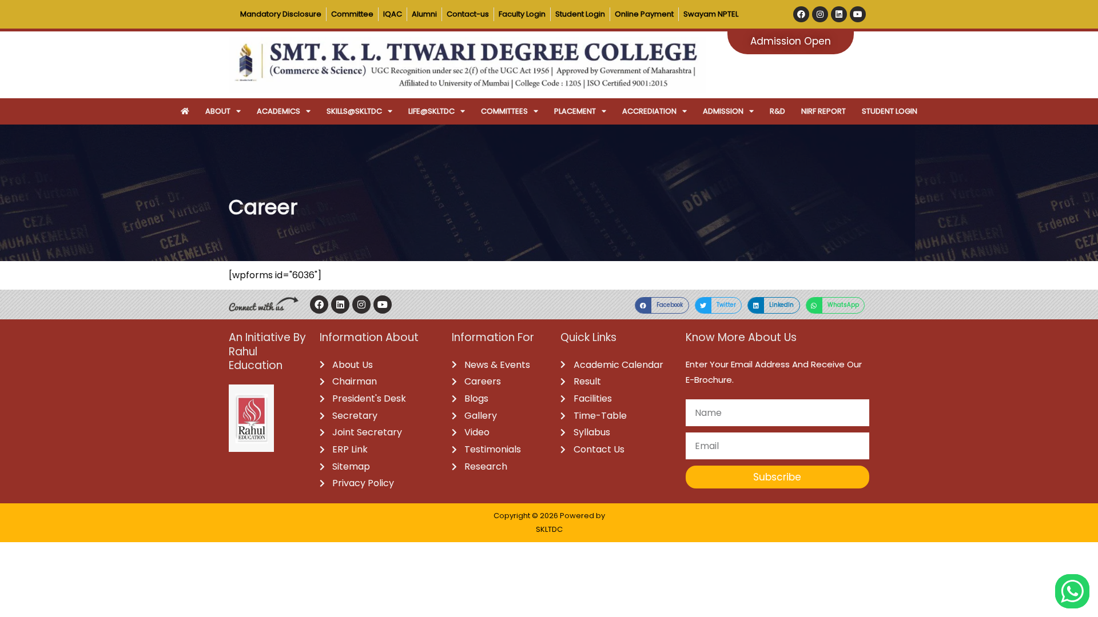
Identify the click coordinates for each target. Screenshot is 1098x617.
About (217, 111)
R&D (777, 111)
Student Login (889, 111)
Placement (575, 111)
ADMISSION (723, 111)
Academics (278, 111)
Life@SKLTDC (431, 111)
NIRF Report (823, 111)
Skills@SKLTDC (354, 111)
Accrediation (649, 111)
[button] (662, 305)
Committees (504, 111)
